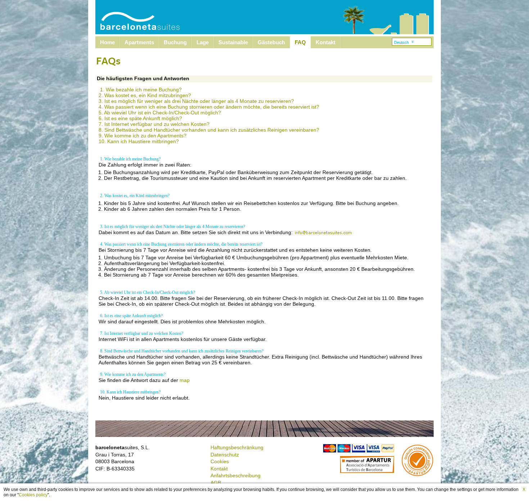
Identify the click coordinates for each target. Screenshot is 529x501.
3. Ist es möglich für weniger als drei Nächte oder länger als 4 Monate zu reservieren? (196, 101)
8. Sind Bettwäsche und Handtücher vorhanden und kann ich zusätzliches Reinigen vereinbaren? (209, 130)
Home (107, 42)
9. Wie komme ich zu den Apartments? (142, 135)
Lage (202, 42)
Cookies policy (33, 494)
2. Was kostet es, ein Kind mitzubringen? (145, 95)
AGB (216, 483)
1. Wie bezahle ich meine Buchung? (141, 89)
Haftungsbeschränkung (237, 447)
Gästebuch (271, 42)
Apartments (139, 42)
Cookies (220, 461)
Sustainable (233, 42)
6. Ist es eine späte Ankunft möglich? (140, 118)
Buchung (175, 42)
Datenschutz (225, 454)
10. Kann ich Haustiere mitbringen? (139, 141)
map (185, 380)
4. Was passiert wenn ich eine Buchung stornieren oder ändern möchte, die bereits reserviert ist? (209, 107)
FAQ (300, 42)
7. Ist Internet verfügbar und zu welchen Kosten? (154, 124)
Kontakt (325, 42)
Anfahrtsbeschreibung (236, 475)
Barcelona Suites (135, 17)
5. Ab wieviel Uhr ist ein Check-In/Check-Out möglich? (160, 112)
